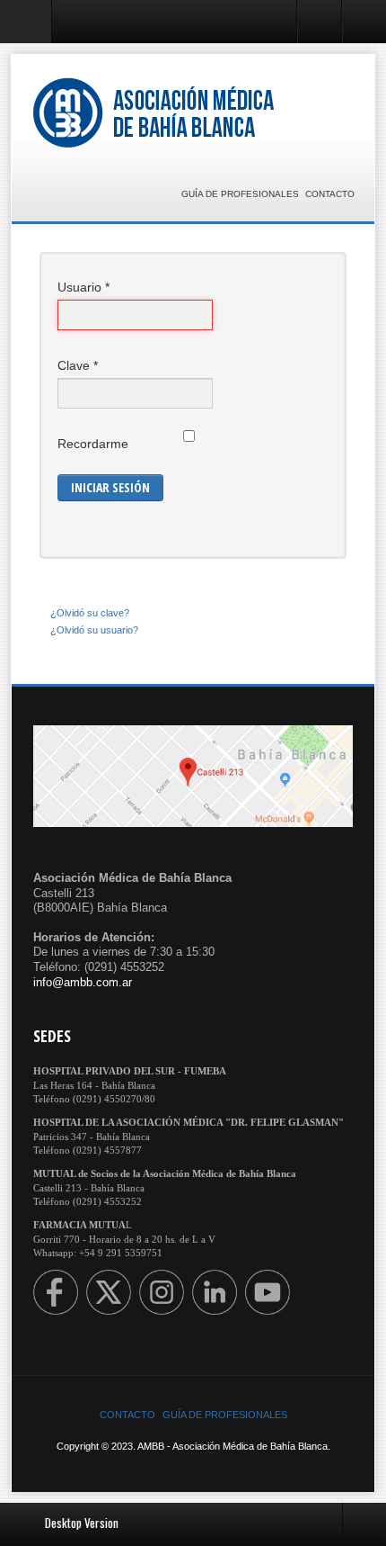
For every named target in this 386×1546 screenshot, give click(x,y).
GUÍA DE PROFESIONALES (240, 194)
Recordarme (92, 443)
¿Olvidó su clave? (89, 612)
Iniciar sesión (110, 487)
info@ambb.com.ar (82, 982)
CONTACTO (330, 194)
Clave (77, 365)
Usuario (83, 287)
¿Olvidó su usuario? (94, 630)
